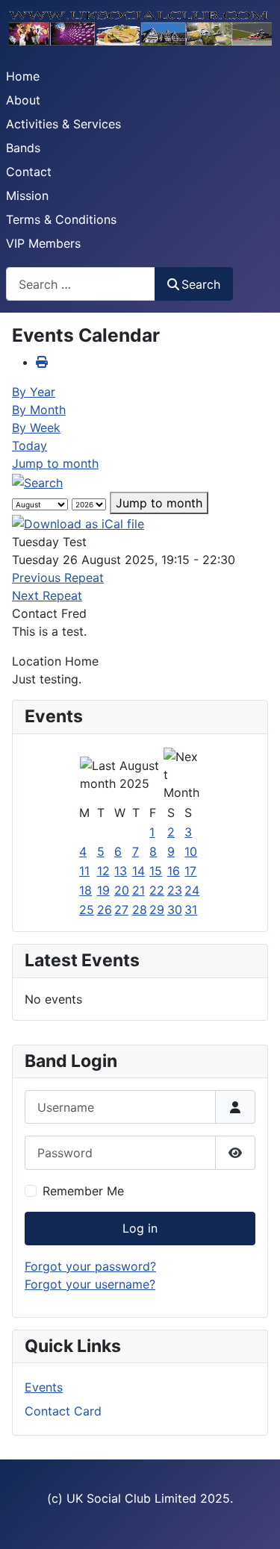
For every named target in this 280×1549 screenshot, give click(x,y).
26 (104, 909)
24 (191, 890)
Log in (140, 1228)
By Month (39, 409)
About (23, 100)
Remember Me (83, 1190)
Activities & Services (63, 123)
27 (121, 909)
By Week (36, 427)
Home (23, 76)
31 (190, 909)
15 (155, 870)
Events (44, 1387)
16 (173, 870)
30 (174, 909)
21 (138, 890)
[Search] (37, 481)
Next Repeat (47, 595)
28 (139, 909)
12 (103, 870)
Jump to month (55, 463)
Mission (27, 195)
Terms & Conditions (61, 219)
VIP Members (43, 243)
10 (190, 851)
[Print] (42, 361)
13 (120, 870)
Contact (29, 171)
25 (86, 909)
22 (156, 890)
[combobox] (80, 284)
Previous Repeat (58, 577)
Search (200, 284)
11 (84, 870)
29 (156, 909)
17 (190, 870)
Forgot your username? (90, 1284)
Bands (23, 147)
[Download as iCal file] (78, 523)
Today (29, 445)
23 (174, 890)
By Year (33, 391)
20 (121, 890)
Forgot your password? (90, 1266)
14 (138, 870)
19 (103, 890)
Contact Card (63, 1411)
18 (85, 890)
